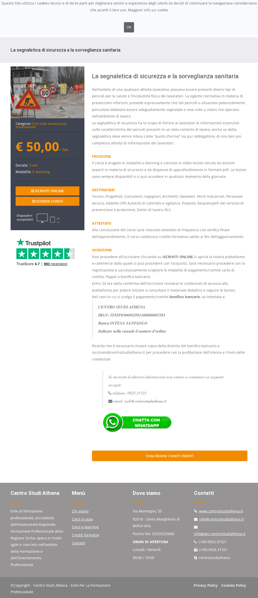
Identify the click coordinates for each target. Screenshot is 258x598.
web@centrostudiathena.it (145, 401)
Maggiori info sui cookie (148, 10)
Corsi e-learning (85, 527)
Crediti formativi (85, 535)
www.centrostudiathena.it (221, 511)
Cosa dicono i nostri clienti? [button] (170, 455)
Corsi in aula (82, 519)
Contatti (78, 543)
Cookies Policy (233, 585)
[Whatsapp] (169, 423)
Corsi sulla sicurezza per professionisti (41, 125)
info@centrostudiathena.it (221, 519)
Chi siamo (80, 511)
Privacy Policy (206, 585)
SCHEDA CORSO (49, 201)
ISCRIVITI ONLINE (49, 190)
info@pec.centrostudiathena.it (219, 533)
